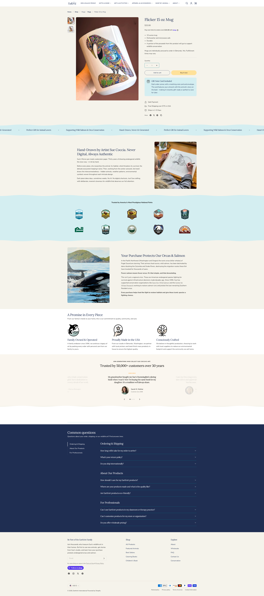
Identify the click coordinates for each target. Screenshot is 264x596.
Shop (76, 12)
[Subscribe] (104, 558)
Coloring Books (131, 557)
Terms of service (177, 590)
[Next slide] (139, 399)
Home (69, 12)
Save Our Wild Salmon (160, 283)
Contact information (191, 590)
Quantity (147, 61)
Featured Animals (132, 548)
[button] (187, 3)
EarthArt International (80, 591)
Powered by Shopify (94, 591)
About (173, 544)
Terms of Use (90, 563)
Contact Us (175, 557)
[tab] (70, 20)
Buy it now (183, 73)
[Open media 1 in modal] (134, 21)
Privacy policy (166, 590)
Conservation (175, 561)
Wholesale (175, 548)
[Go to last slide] (124, 399)
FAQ (172, 553)
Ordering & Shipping (77, 444)
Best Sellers (130, 553)
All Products (130, 544)
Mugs (83, 12)
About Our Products (77, 448)
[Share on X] (154, 115)
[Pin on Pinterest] (157, 115)
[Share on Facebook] (151, 115)
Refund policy (155, 590)
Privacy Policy (99, 563)
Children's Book (132, 561)
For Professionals (76, 453)
